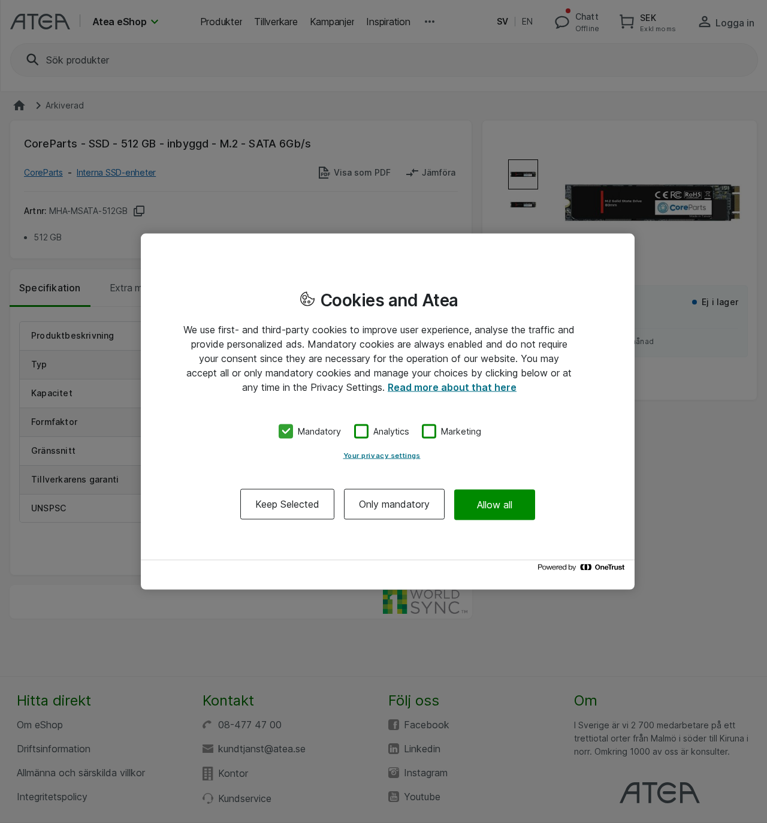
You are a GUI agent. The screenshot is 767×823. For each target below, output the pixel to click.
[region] (388, 411)
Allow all (494, 504)
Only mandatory (394, 504)
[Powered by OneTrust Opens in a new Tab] (583, 570)
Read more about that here (452, 387)
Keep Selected (287, 504)
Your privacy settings (382, 455)
